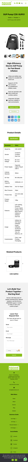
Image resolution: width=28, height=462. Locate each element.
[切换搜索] (22, 3)
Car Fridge (13, 418)
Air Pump (13, 421)
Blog (14, 407)
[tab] (14, 138)
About (14, 401)
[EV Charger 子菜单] (16, 427)
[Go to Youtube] (19, 3)
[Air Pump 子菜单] (16, 421)
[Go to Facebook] (17, 3)
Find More (14, 111)
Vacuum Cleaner (13, 424)
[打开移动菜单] (25, 3)
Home (10, 17)
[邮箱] (19, 120)
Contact (14, 410)
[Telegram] (9, 120)
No (16, 459)
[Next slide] (22, 42)
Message (8, 337)
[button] (5, 56)
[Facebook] (9, 117)
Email (7, 331)
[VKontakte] (12, 120)
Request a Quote (14, 107)
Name (7, 324)
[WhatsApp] (19, 117)
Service (14, 404)
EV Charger (13, 427)
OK (12, 459)
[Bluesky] (15, 120)
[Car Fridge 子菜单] (16, 418)
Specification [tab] (14, 138)
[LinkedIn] (12, 117)
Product (16, 17)
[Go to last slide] (5, 42)
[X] (15, 117)
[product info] (14, 270)
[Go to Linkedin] (14, 3)
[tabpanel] (14, 193)
